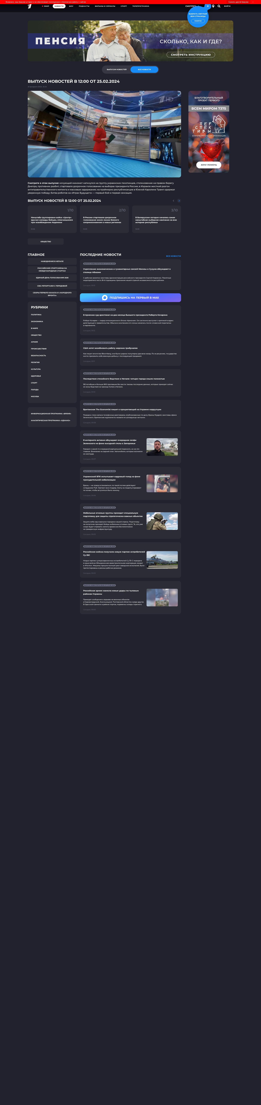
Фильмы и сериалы (105, 6)
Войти (227, 6)
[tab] (116, 69)
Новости (59, 6)
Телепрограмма (140, 6)
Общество (46, 242)
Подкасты (84, 6)
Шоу (71, 6)
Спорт (124, 6)
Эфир (46, 6)
